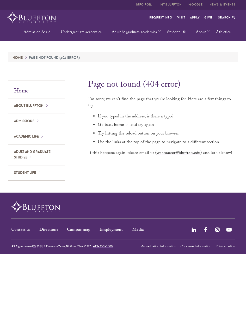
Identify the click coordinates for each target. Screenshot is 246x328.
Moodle (196, 4)
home (119, 125)
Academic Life (26, 137)
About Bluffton (28, 106)
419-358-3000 (103, 247)
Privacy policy (225, 247)
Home (17, 58)
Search (225, 17)
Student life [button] (176, 32)
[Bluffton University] (31, 17)
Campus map (78, 230)
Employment (111, 230)
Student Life (25, 173)
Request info (160, 17)
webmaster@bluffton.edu (178, 153)
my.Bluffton (171, 4)
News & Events (222, 4)
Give (208, 17)
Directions (48, 230)
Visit (181, 17)
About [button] (201, 32)
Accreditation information (158, 247)
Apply (195, 17)
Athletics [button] (223, 32)
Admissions (24, 121)
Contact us (20, 230)
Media (138, 230)
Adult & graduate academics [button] (134, 32)
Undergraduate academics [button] (81, 32)
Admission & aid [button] (37, 32)
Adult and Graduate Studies (32, 154)
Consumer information (195, 247)
